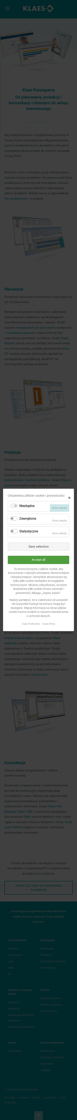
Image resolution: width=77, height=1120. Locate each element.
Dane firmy (49, 623)
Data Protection (31, 623)
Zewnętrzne (27, 519)
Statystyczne (28, 531)
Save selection (39, 546)
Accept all (38, 560)
